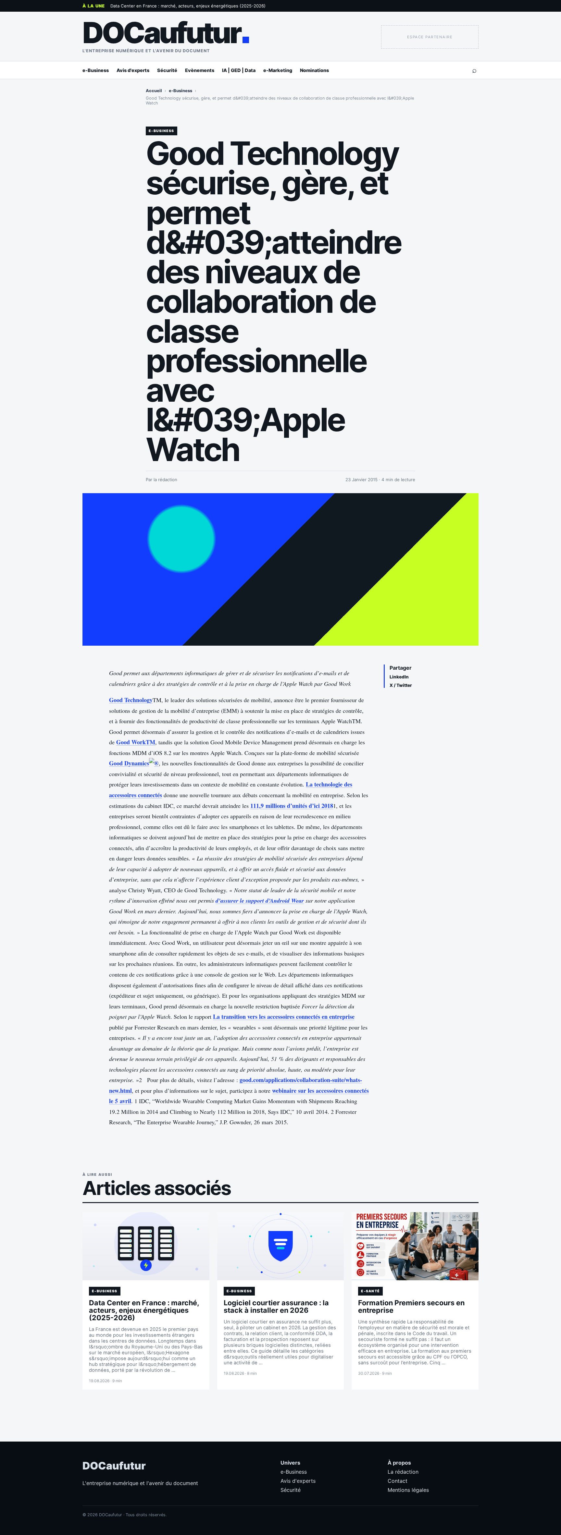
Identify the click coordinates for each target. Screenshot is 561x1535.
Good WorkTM (135, 742)
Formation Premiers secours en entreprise (411, 1306)
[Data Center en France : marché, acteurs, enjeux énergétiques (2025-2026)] (145, 1246)
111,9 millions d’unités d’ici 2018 (291, 805)
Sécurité (167, 70)
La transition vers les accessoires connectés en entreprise (284, 1016)
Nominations (314, 70)
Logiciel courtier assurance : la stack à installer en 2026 (276, 1306)
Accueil (154, 90)
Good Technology (131, 700)
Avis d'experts (133, 70)
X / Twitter (401, 685)
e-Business (95, 70)
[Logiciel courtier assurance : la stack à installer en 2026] (280, 1246)
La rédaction (403, 1471)
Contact (397, 1481)
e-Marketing (277, 70)
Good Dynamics (129, 763)
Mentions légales (408, 1490)
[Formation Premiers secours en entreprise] (415, 1246)
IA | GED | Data (239, 70)
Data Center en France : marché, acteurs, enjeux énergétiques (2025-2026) (188, 5)
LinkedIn (399, 676)
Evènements (199, 70)
